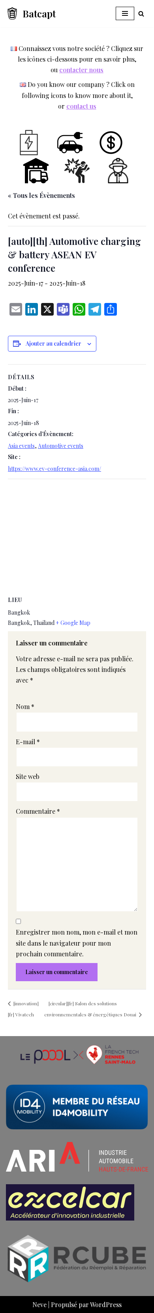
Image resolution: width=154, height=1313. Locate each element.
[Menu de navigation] (125, 13)
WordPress (106, 1304)
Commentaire (38, 811)
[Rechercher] (141, 14)
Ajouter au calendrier (53, 343)
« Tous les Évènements (41, 195)
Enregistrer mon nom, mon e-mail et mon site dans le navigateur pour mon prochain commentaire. (76, 942)
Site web (27, 776)
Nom (25, 706)
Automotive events (60, 446)
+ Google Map (73, 622)
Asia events (21, 446)
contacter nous (81, 70)
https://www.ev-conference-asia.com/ (54, 468)
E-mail (28, 741)
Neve (39, 1304)
